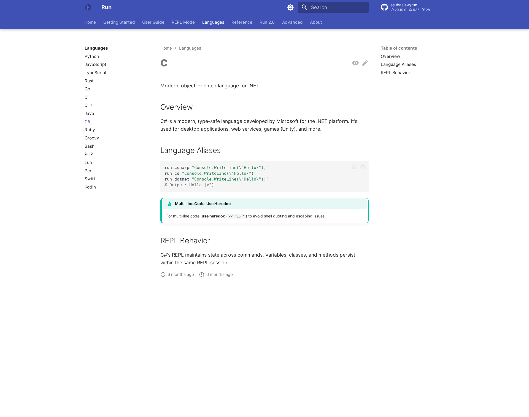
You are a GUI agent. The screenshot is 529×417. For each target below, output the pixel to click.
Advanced (292, 22)
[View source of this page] (355, 63)
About (316, 22)
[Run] (88, 7)
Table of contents (399, 48)
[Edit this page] (365, 63)
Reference (241, 22)
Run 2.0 (267, 22)
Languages (213, 22)
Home (90, 22)
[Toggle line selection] (354, 166)
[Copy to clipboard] (362, 166)
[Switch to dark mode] (291, 7)
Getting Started (119, 22)
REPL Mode (183, 22)
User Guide (153, 22)
